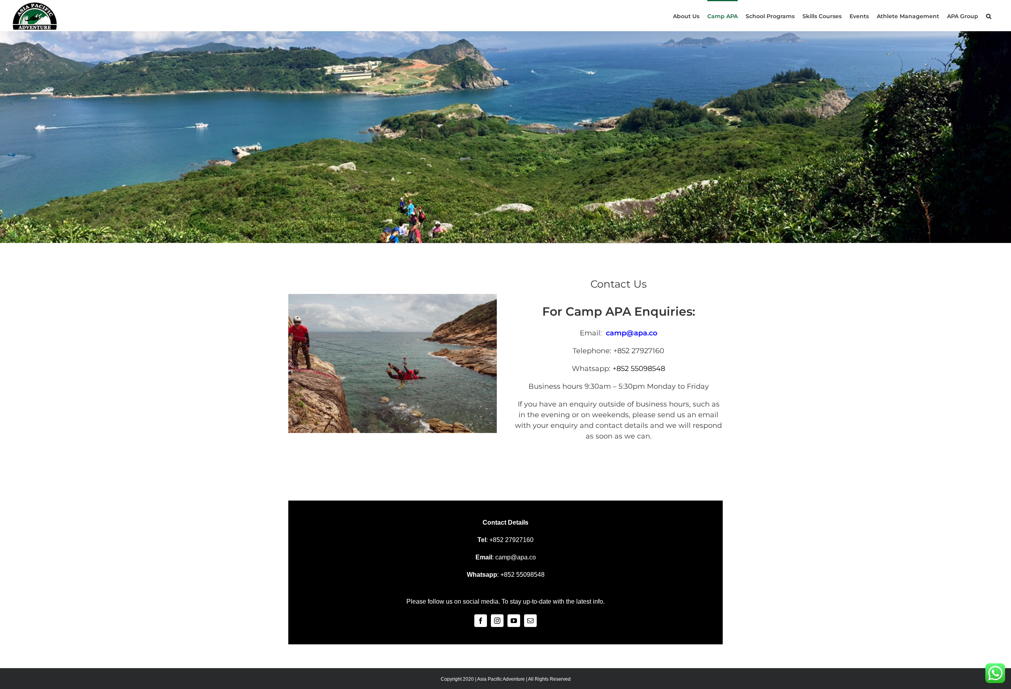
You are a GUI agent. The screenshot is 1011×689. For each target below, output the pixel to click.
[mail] (530, 620)
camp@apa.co (515, 557)
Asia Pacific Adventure (501, 679)
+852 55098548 (639, 368)
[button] (988, 15)
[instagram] (497, 620)
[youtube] (513, 620)
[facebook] (480, 620)
